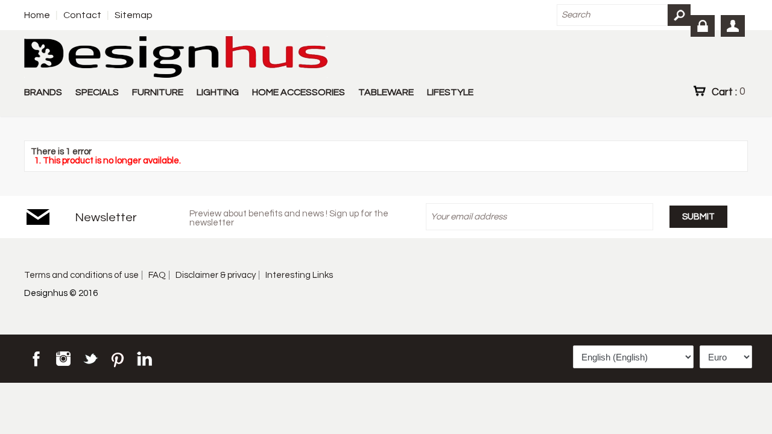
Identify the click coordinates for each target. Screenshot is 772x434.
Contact (82, 15)
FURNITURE (157, 92)
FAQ (157, 275)
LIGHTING (218, 92)
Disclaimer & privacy (216, 275)
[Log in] (703, 26)
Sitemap (134, 15)
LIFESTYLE (450, 92)
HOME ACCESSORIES (298, 92)
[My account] (733, 26)
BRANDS (43, 92)
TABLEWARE (386, 92)
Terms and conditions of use (81, 275)
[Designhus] (175, 58)
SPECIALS (97, 92)
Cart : (728, 91)
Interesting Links (299, 275)
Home (37, 15)
